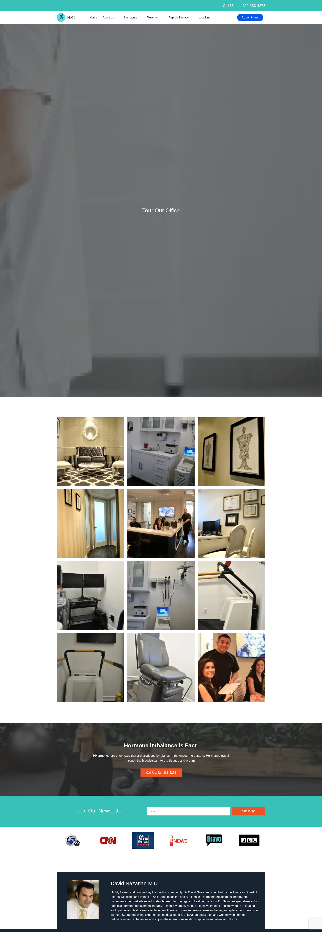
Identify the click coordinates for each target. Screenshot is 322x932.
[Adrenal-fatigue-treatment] (231, 595)
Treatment (153, 17)
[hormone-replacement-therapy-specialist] (90, 523)
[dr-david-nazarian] (161, 523)
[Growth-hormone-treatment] (161, 667)
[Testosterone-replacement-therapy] (90, 595)
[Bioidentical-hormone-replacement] (161, 595)
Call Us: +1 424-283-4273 (244, 6)
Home (93, 17)
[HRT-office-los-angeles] (231, 523)
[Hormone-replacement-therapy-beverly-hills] (161, 452)
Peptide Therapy (179, 17)
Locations (204, 17)
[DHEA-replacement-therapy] (90, 667)
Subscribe (248, 811)
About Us (108, 17)
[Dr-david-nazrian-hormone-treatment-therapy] (231, 667)
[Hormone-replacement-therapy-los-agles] (90, 452)
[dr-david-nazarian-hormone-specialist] (231, 452)
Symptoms (130, 17)
